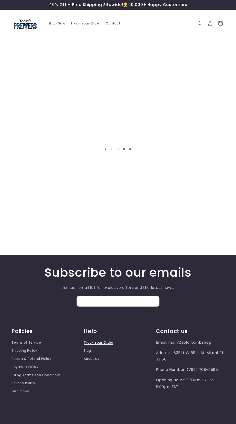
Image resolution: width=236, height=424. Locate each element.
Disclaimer (21, 391)
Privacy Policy (23, 383)
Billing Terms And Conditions (36, 375)
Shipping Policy (24, 350)
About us (91, 358)
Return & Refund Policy (31, 358)
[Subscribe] (154, 301)
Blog (87, 350)
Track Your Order (98, 342)
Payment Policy (25, 366)
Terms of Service (26, 342)
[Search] (200, 23)
